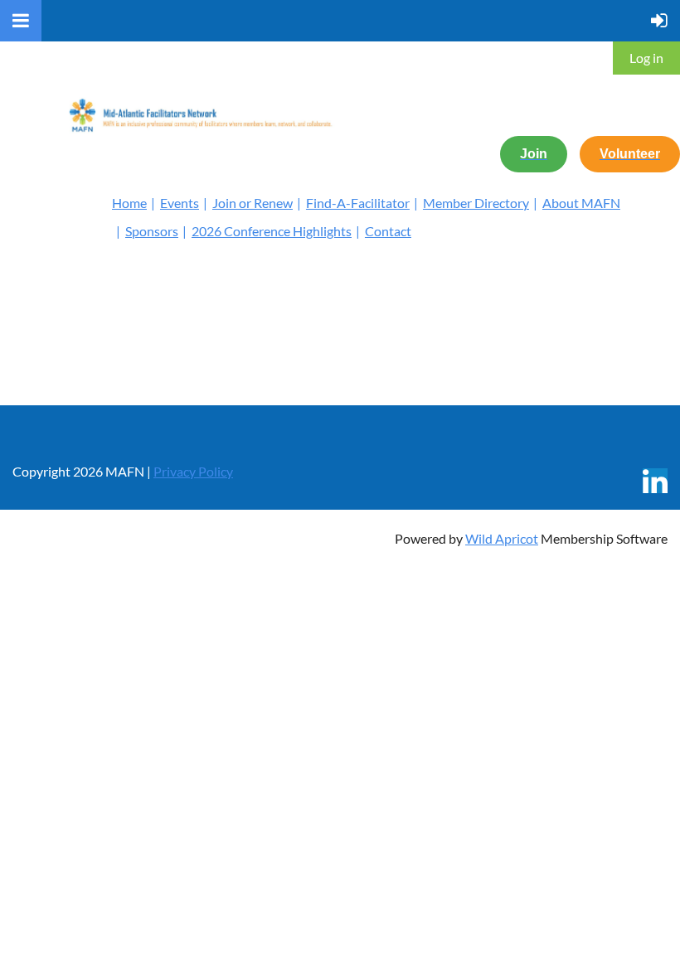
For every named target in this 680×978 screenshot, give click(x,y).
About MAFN (581, 203)
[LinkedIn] (655, 480)
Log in (646, 57)
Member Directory (476, 203)
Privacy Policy (193, 471)
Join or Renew (252, 203)
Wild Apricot (501, 538)
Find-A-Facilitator (358, 203)
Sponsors (151, 231)
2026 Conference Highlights (272, 231)
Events (179, 203)
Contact (388, 231)
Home (129, 203)
